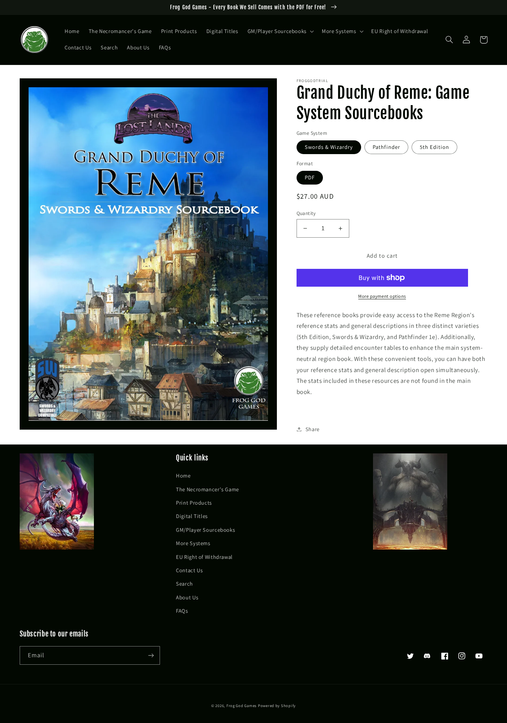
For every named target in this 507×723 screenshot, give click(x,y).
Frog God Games (241, 705)
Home (183, 475)
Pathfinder (386, 146)
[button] (280, 31)
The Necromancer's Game (207, 489)
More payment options (382, 296)
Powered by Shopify (277, 705)
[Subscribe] (150, 655)
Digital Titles (192, 516)
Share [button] (312, 429)
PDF (310, 177)
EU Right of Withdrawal (204, 556)
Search (184, 583)
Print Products (194, 502)
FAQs (182, 610)
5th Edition (434, 146)
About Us (187, 597)
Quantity (306, 213)
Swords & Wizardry (329, 146)
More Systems (193, 543)
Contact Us (189, 570)
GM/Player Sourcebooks (205, 529)
